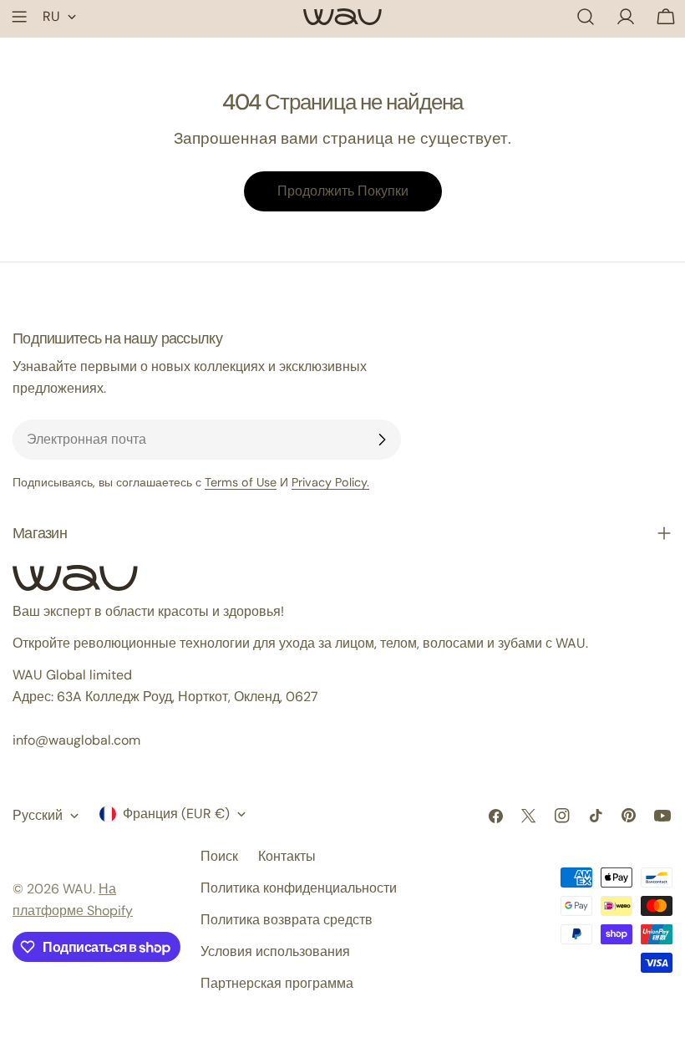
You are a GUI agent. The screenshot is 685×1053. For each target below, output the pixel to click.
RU (51, 16)
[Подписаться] (381, 439)
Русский (38, 815)
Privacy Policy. (330, 482)
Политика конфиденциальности (298, 888)
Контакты (287, 856)
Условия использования (275, 951)
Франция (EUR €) (176, 813)
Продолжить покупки (342, 191)
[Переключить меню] (19, 16)
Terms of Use (241, 482)
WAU (78, 889)
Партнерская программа (276, 983)
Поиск (219, 856)
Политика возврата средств (286, 919)
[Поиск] (585, 16)
